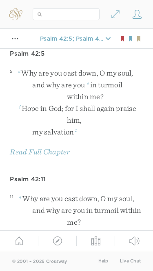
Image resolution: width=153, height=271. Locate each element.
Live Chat (130, 261)
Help (103, 261)
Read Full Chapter (40, 151)
